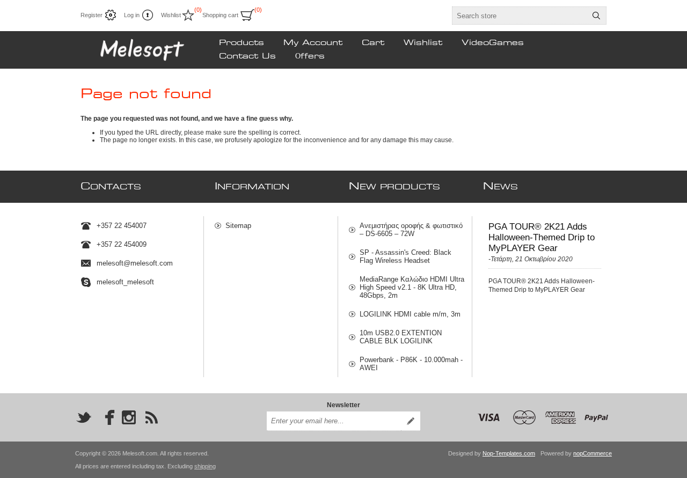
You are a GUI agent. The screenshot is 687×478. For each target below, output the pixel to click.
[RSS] (151, 417)
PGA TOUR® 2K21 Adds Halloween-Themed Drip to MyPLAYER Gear (541, 237)
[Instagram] (128, 417)
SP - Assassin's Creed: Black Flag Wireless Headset (405, 256)
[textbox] (519, 15)
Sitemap (238, 226)
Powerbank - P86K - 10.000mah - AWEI (411, 364)
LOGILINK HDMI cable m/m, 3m (410, 314)
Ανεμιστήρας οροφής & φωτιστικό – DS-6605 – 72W (411, 230)
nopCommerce (592, 453)
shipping (205, 466)
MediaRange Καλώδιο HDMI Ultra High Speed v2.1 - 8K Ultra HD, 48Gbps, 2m (412, 287)
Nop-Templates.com (509, 453)
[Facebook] (106, 417)
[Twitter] (83, 417)
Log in (132, 15)
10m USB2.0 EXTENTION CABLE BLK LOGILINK (401, 337)
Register (92, 15)
